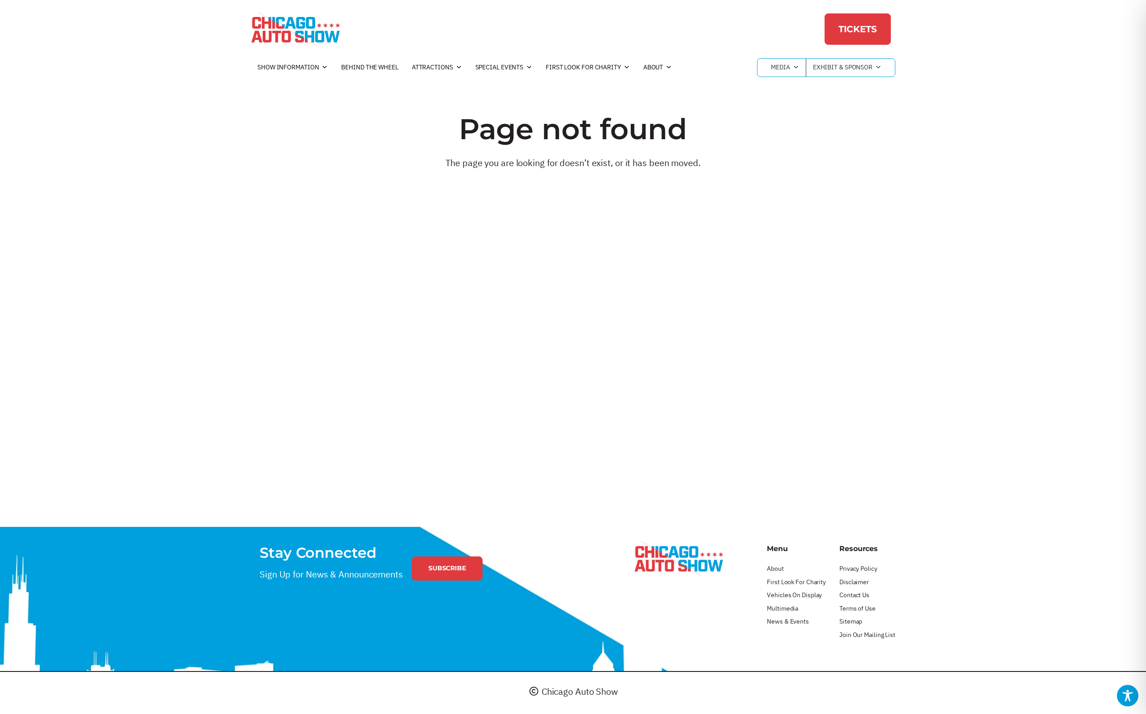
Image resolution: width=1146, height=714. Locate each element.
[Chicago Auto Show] (295, 29)
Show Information (288, 67)
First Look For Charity (583, 67)
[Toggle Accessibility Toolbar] (1127, 695)
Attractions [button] (432, 67)
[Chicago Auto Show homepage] (678, 558)
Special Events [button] (499, 67)
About (653, 67)
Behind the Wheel (369, 67)
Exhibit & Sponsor (842, 67)
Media (780, 67)
